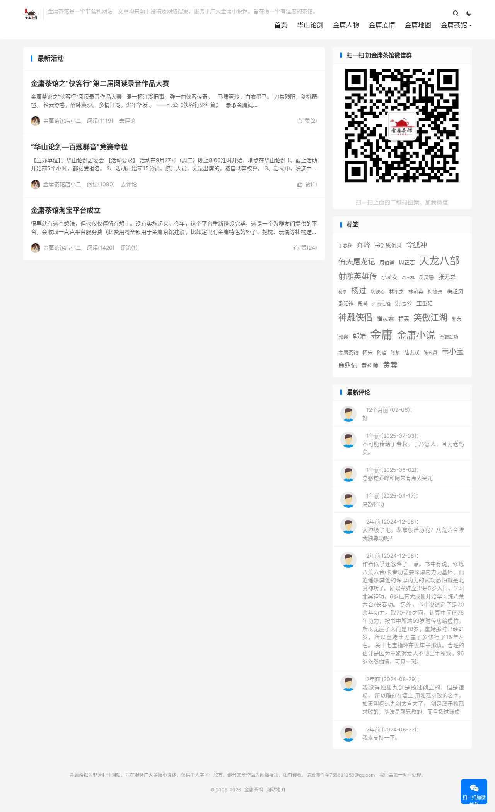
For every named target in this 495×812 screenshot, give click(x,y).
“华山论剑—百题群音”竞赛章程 (79, 147)
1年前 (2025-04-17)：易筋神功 (391, 499)
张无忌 (447, 277)
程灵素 (385, 318)
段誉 (363, 303)
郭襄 (343, 337)
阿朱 (368, 352)
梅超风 (455, 291)
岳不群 (408, 277)
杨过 (359, 290)
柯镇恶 (435, 292)
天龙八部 (439, 260)
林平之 (396, 292)
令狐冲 (416, 244)
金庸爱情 (382, 25)
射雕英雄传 (357, 276)
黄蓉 (390, 365)
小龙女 (389, 277)
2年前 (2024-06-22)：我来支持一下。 (392, 733)
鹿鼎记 (347, 365)
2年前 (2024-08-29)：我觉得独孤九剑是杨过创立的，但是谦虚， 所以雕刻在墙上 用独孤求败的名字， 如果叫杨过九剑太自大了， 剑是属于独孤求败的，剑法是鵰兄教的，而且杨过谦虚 (413, 695)
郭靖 (359, 336)
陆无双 (411, 352)
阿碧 (381, 352)
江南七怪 (381, 304)
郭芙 (457, 319)
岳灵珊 (426, 277)
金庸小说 (416, 335)
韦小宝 (453, 351)
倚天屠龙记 (356, 261)
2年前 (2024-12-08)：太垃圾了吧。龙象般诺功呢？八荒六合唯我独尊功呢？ (413, 529)
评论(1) (129, 247)
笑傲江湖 (430, 317)
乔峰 (363, 244)
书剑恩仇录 (388, 245)
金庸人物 (346, 25)
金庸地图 (418, 25)
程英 (403, 318)
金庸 (381, 334)
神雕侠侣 (355, 317)
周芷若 (407, 262)
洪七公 (403, 303)
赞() (307, 120)
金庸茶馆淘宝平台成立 (66, 210)
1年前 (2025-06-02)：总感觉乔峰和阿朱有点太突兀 (397, 473)
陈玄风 (430, 352)
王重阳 (424, 303)
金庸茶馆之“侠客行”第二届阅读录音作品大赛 (100, 83)
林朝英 (415, 292)
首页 (280, 25)
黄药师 (370, 365)
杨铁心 (378, 292)
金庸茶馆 (31, 14)
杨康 (342, 292)
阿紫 (395, 352)
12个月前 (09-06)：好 (388, 413)
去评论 (127, 120)
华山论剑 (310, 25)
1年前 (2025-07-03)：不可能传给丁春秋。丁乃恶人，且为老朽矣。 (413, 443)
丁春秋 (345, 245)
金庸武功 (449, 337)
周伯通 (386, 263)
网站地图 (275, 790)
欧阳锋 (345, 303)
